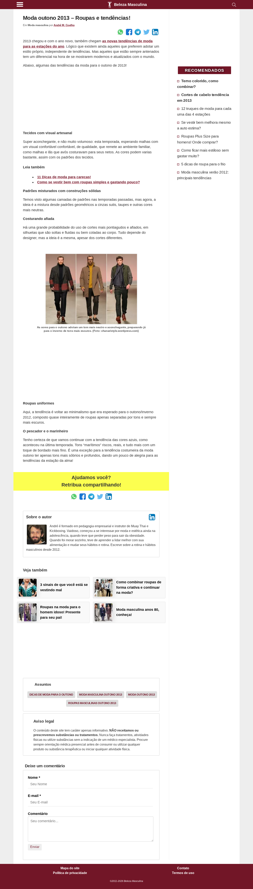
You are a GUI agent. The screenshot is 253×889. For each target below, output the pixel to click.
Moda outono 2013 (141, 694)
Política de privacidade (70, 873)
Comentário (38, 814)
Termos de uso (183, 873)
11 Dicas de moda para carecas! (64, 177)
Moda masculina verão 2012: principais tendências (203, 175)
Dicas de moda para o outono (51, 694)
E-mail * (34, 796)
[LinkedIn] (152, 517)
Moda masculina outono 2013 (100, 694)
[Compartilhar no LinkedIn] (155, 32)
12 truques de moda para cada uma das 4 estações (204, 111)
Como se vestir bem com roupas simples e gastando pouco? (88, 182)
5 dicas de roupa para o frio (203, 164)
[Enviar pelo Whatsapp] (120, 32)
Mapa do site (69, 868)
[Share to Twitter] (146, 32)
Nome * (34, 778)
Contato (183, 868)
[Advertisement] (91, 99)
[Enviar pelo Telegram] (138, 32)
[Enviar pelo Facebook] (129, 32)
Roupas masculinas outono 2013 (92, 703)
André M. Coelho (64, 25)
